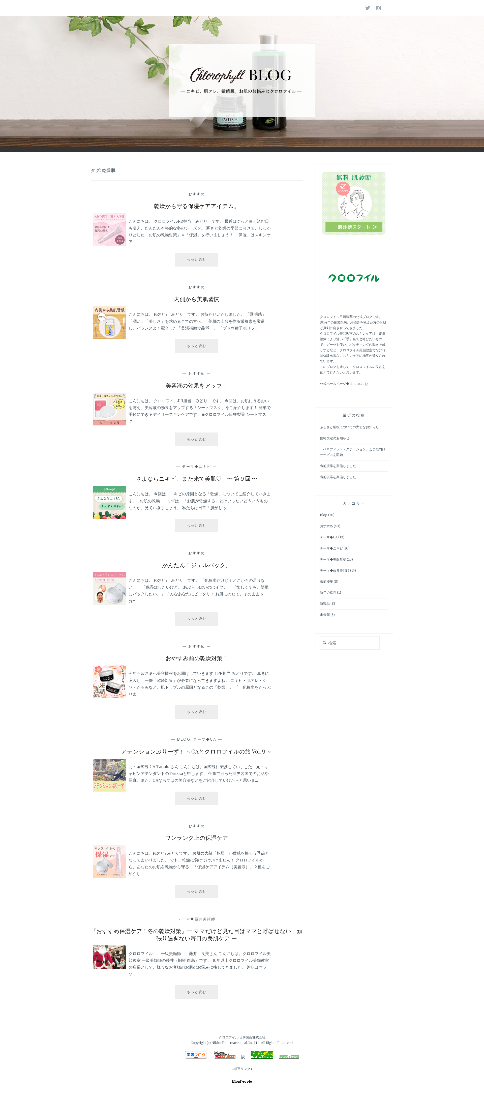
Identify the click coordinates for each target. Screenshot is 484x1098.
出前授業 (326, 582)
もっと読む (198, 261)
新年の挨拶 (328, 592)
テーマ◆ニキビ (196, 466)
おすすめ (196, 194)
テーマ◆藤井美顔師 (197, 919)
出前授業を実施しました (338, 466)
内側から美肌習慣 (196, 299)
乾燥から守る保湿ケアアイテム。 (196, 206)
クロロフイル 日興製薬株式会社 (242, 1037)
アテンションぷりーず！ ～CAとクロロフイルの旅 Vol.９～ (196, 751)
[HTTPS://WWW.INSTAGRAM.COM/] (378, 7)
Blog (183, 739)
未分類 (325, 615)
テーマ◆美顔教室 (333, 559)
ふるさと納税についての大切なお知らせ (349, 427)
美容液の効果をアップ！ (197, 385)
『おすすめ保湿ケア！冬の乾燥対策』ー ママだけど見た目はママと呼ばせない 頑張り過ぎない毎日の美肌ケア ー (196, 934)
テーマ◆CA (204, 739)
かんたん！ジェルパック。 (196, 565)
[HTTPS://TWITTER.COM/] (368, 7)
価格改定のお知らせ (334, 438)
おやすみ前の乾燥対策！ (197, 658)
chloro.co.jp (358, 384)
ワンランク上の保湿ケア (196, 837)
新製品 (325, 603)
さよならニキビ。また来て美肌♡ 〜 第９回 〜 (196, 478)
